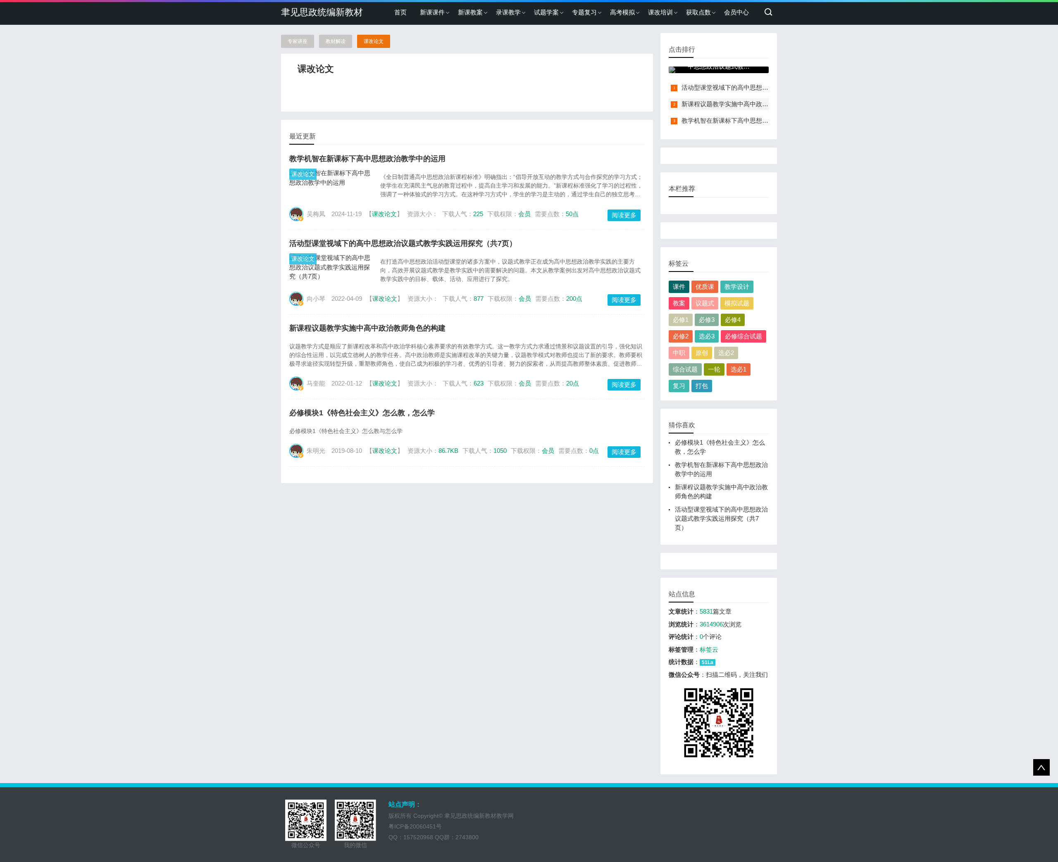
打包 (702, 385)
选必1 (738, 369)
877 (479, 298)
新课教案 (470, 12)
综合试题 (685, 369)
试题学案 (546, 12)
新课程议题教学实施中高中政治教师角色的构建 (367, 328)
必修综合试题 (743, 336)
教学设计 (736, 286)
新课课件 (432, 12)
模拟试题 (736, 303)
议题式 (705, 303)
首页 (400, 12)
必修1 (681, 319)
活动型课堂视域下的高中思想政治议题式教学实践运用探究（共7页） (403, 243)
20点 (572, 383)
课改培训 (660, 12)
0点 (594, 450)
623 (479, 383)
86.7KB (448, 450)
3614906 (711, 624)
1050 (500, 450)
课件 (679, 286)
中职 (679, 352)
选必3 (707, 336)
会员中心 (736, 12)
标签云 (709, 649)
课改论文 (374, 41)
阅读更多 (624, 215)
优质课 (705, 286)
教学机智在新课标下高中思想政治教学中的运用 (367, 159)
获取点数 (698, 12)
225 (478, 213)
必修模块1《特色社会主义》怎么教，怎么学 (362, 413)
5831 (706, 611)
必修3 (707, 319)
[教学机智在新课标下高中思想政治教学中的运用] (330, 178)
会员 (524, 213)
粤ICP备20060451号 (415, 826)
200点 (574, 298)
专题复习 (584, 12)
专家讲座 (297, 41)
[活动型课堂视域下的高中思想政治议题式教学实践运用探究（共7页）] (330, 267)
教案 (679, 303)
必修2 (681, 336)
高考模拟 (622, 12)
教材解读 (336, 41)
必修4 (733, 319)
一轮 (714, 369)
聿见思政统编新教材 (322, 12)
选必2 (726, 352)
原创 (702, 352)
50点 (572, 213)
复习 (679, 385)
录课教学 (508, 12)
